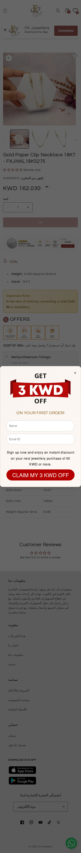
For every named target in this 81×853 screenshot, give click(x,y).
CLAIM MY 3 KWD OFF (40, 475)
